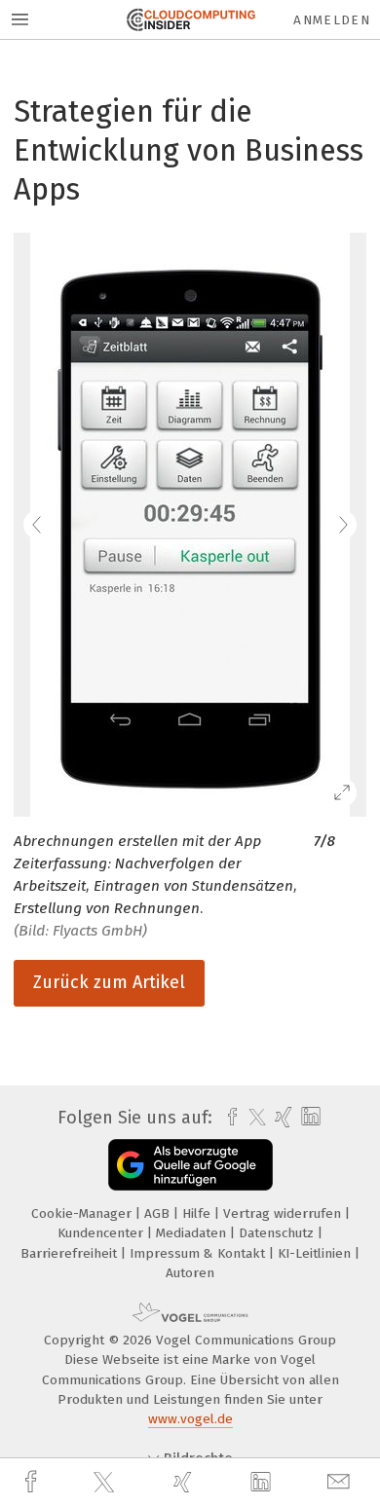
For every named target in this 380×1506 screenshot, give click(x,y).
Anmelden (331, 20)
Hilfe (198, 1213)
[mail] (341, 1482)
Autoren (190, 1273)
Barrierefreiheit (70, 1253)
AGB (158, 1213)
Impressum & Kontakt (199, 1253)
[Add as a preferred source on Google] (190, 1165)
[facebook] (33, 1482)
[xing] (185, 1482)
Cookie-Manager (83, 1213)
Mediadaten (193, 1233)
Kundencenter (102, 1233)
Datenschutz (278, 1233)
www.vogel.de (190, 1419)
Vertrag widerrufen (284, 1213)
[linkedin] (263, 1482)
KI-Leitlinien (316, 1253)
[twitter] (106, 1482)
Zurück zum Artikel (109, 982)
